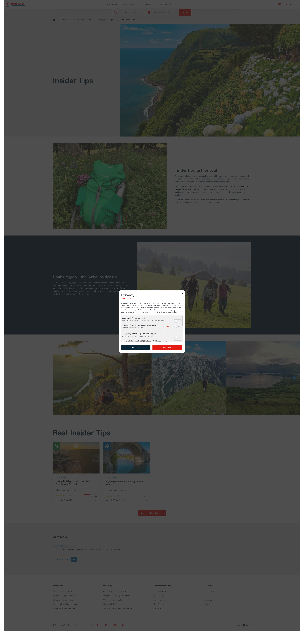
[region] (152, 328)
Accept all (167, 347)
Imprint (123, 298)
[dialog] (152, 321)
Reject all (135, 347)
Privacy (130, 298)
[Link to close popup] (182, 294)
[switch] (178, 321)
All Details (167, 326)
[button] (176, 321)
